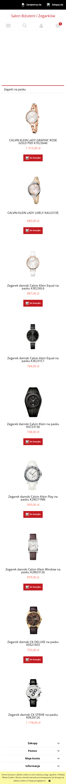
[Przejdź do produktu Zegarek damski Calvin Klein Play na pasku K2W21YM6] (33, 475)
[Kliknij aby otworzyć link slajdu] (32, 54)
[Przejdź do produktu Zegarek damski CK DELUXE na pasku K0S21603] (33, 620)
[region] (33, 54)
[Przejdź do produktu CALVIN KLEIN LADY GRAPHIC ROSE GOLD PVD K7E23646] (33, 118)
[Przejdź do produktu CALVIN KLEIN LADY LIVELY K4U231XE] (33, 191)
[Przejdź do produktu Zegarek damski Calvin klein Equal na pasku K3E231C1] (33, 336)
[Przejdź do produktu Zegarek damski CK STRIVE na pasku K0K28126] (33, 693)
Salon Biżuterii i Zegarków (33, 15)
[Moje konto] (41, 25)
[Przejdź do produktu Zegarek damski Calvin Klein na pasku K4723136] (33, 402)
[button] (8, 25)
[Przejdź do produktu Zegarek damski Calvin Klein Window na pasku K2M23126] (33, 547)
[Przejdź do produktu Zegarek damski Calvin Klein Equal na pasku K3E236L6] (33, 264)
